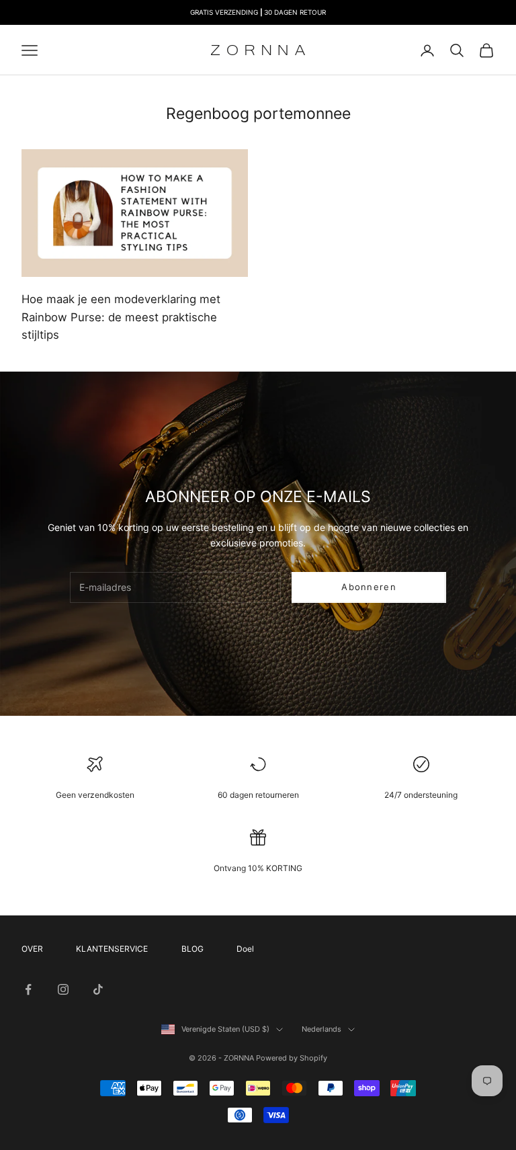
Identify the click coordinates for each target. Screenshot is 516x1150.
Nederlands (321, 1029)
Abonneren (368, 586)
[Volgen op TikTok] (98, 989)
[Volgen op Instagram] (63, 989)
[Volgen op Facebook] (28, 989)
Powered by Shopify (291, 1058)
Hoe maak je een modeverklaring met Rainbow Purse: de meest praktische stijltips (121, 317)
